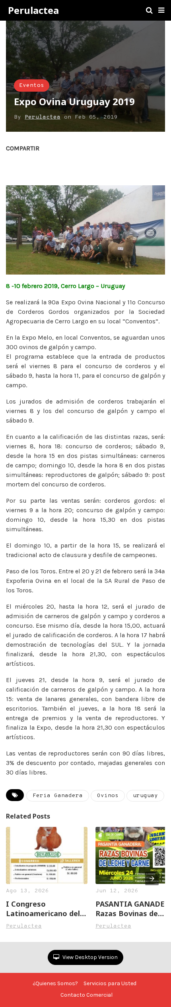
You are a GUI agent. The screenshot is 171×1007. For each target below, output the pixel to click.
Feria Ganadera (58, 795)
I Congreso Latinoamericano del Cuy (43, 908)
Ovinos (108, 795)
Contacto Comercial (86, 995)
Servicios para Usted (110, 983)
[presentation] (152, 878)
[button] (161, 10)
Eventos (31, 85)
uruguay (145, 795)
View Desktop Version (89, 957)
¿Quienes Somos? (55, 983)
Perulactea (33, 10)
